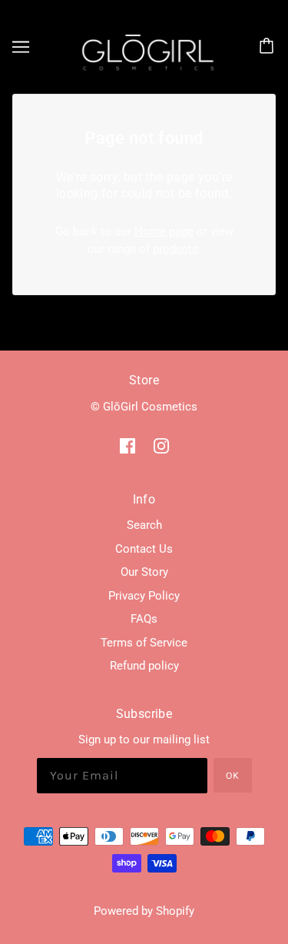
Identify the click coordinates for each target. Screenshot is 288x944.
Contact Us (144, 549)
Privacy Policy (144, 596)
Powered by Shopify (144, 911)
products (175, 249)
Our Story (144, 572)
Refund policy (144, 666)
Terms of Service (144, 643)
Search (144, 525)
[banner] (141, 46)
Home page (164, 231)
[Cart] (269, 47)
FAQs (144, 619)
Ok (233, 775)
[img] (127, 445)
